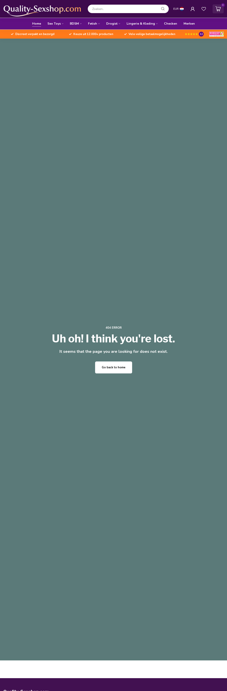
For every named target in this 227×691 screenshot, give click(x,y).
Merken (189, 23)
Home (36, 23)
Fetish (92, 23)
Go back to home (113, 367)
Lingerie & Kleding (141, 23)
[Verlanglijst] (204, 8)
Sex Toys (54, 23)
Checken (170, 23)
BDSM (74, 23)
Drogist (111, 23)
